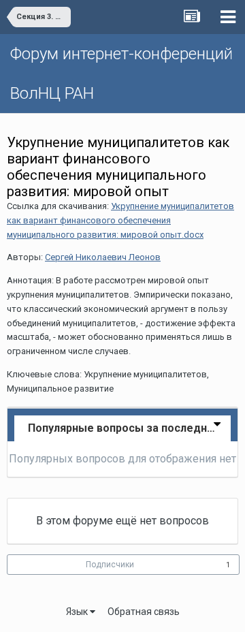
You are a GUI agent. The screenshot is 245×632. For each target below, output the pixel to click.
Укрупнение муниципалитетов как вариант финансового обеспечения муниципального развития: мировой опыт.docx (120, 220)
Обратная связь (144, 611)
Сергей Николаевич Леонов (103, 257)
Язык (78, 611)
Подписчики (110, 564)
